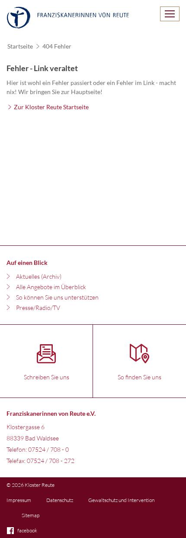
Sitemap (30, 515)
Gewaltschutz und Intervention (121, 500)
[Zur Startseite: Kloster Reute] (68, 18)
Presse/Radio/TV (38, 307)
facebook (27, 530)
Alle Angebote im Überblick (51, 286)
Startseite (20, 46)
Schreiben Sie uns (46, 377)
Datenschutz (59, 500)
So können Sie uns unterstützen (57, 297)
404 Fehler (56, 46)
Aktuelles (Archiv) (38, 276)
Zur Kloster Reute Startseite (51, 107)
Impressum (18, 500)
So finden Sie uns (139, 377)
